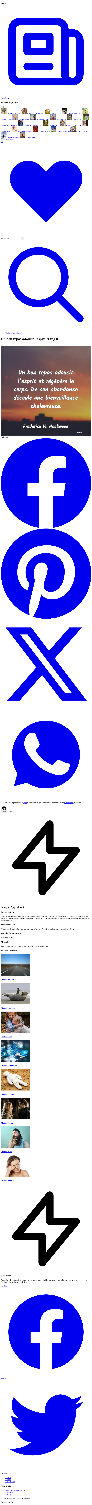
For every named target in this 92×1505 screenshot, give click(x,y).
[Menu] (2, 139)
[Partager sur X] (46, 708)
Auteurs (8, 1480)
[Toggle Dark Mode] (2, 235)
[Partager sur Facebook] (46, 527)
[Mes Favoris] (46, 232)
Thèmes (8, 1478)
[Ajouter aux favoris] (2, 345)
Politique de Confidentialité (15, 1490)
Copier (4, 812)
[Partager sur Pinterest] (46, 618)
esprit (25, 803)
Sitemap (8, 1494)
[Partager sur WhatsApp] (46, 799)
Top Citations (10, 1482)
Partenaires (9, 1492)
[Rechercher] (46, 329)
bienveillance (68, 803)
